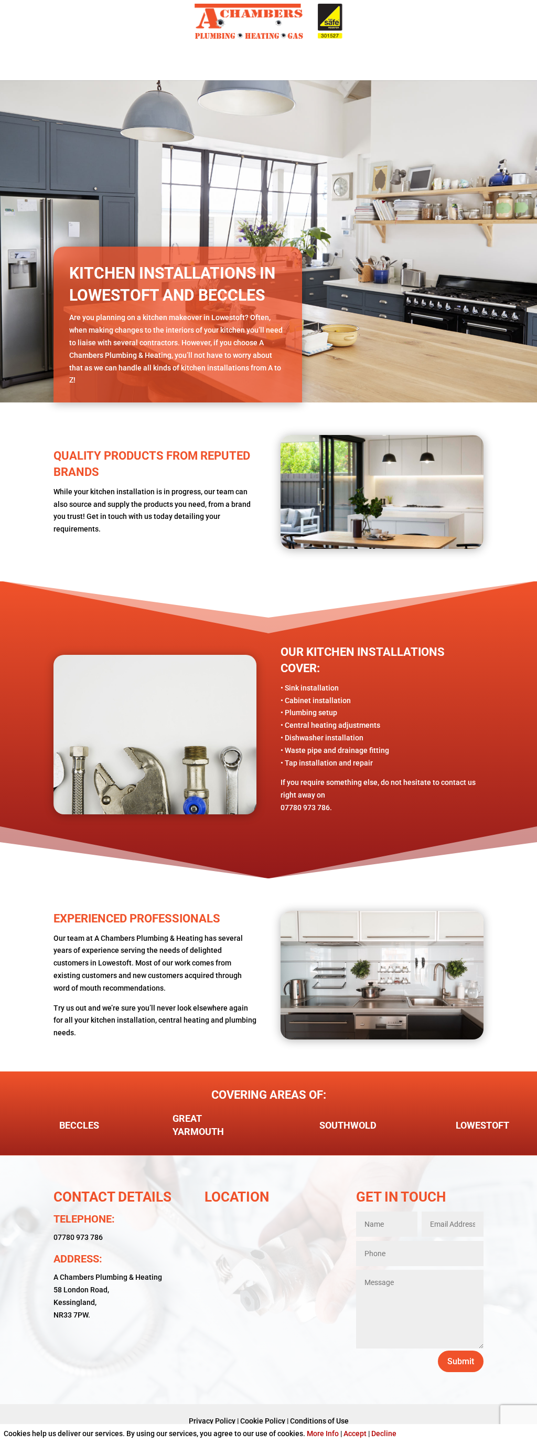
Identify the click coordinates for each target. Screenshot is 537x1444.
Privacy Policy (212, 1421)
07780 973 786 (78, 1237)
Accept (355, 1433)
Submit (460, 1361)
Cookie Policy (262, 1421)
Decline (383, 1433)
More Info (323, 1433)
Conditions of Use (319, 1421)
